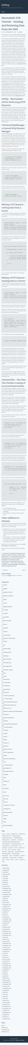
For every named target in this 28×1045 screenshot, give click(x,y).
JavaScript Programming (9, 758)
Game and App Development (10, 702)
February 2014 (6, 959)
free (23, 843)
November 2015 (7, 933)
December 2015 (7, 931)
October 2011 (6, 1010)
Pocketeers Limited (14, 559)
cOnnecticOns (6, 679)
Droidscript (6, 714)
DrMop (6, 5)
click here (23, 36)
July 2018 (5, 898)
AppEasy (5, 588)
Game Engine (4, 847)
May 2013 (5, 974)
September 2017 (7, 909)
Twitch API (5, 730)
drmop (20, 32)
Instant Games (6, 635)
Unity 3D (5, 733)
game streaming (7, 620)
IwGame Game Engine (19, 563)
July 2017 (5, 913)
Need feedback (16, 855)
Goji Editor (5, 628)
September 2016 (7, 921)
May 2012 (5, 996)
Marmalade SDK (5, 559)
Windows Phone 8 (7, 749)
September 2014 (7, 949)
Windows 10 (6, 743)
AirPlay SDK (6, 553)
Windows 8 (5, 746)
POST (15, 566)
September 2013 (7, 968)
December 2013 (7, 964)
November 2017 (7, 904)
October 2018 (6, 892)
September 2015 (7, 935)
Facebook (5, 815)
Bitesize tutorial (22, 833)
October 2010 (6, 1019)
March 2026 (6, 868)
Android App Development (15, 553)
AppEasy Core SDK (7, 592)
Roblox (5, 785)
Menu (3, 12)
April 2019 (5, 884)
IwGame (19, 849)
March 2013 (6, 978)
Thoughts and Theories (9, 805)
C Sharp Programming (8, 695)
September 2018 (7, 894)
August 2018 (6, 896)
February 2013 (6, 980)
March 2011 (6, 1017)
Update (16, 859)
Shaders (5, 739)
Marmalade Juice (7, 662)
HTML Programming (8, 752)
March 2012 (6, 1000)
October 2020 (6, 874)
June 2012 (5, 994)
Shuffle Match (6, 685)
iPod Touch (14, 849)
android (3, 833)
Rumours (5, 802)
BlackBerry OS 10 (7, 708)
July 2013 (5, 972)
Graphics (5, 631)
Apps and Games (7, 659)
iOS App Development (18, 558)
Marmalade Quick (7, 666)
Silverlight (5, 774)
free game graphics (5, 845)
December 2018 (7, 888)
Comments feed (5, 1029)
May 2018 (5, 900)
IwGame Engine (7, 648)
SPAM (4, 792)
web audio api (22, 859)
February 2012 (6, 1002)
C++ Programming (13, 556)
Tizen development (8, 727)
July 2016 (5, 925)
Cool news (5, 799)
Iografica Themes (20, 1040)
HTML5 (5, 755)
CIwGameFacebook (5, 839)
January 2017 (6, 917)
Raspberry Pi (6, 781)
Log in (3, 1025)
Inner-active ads (21, 847)
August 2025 (6, 870)
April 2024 (5, 872)
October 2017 (6, 906)
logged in (10, 575)
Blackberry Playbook (7, 555)
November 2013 (7, 966)
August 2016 (6, 923)
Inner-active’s (5, 84)
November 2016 (7, 919)
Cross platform (20, 839)
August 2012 (6, 990)
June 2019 (5, 880)
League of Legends (15, 853)
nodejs (4, 818)
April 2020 (5, 878)
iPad (6, 849)
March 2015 (6, 939)
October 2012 (6, 986)
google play (10, 847)
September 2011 (7, 1012)
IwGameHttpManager (13, 564)
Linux (4, 762)
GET (12, 563)
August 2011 (6, 1014)
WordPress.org (5, 1031)
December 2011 (7, 1006)
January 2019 (6, 886)
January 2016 (6, 929)
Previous (5, 570)
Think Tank (6, 795)
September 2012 (7, 988)
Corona (5, 603)
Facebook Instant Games (9, 638)
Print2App (5, 610)
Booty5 (5, 599)
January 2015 (6, 941)
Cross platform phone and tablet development (11, 841)
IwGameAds (4, 851)
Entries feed (4, 1027)
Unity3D (5, 736)
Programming (5, 561)
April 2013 (5, 976)
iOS (4, 645)
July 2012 (5, 992)
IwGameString (22, 564)
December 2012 (7, 982)
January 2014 (6, 962)
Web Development (7, 812)
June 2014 (5, 955)
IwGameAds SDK (7, 652)
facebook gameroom (6, 843)
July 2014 (5, 953)
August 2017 (6, 911)
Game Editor (6, 617)
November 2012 (7, 984)
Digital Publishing (7, 606)
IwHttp (3, 566)
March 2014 (6, 957)
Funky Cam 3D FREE (14, 845)
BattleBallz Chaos (14, 833)
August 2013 (6, 970)
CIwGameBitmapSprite (18, 837)
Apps (24, 553)
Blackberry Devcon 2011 (6, 835)
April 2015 (5, 937)
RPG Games (6, 788)
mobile (11, 855)
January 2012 (6, 1004)
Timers (3, 859)
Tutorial (7, 859)
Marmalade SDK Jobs (8, 771)
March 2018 (6, 902)
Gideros (5, 624)
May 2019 (5, 882)
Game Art (5, 613)
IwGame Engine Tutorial (19, 851)
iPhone (9, 849)
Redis (4, 822)
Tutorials (12, 859)
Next (24, 570)
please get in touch (20, 95)
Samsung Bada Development (16, 561)
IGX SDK (5, 641)
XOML (4, 777)
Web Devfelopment (8, 825)
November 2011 (7, 1008)
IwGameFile (4, 564)
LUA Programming (7, 765)
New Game (23, 855)
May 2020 (5, 876)
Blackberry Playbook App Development (12, 711)
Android (5, 585)
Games (10, 558)
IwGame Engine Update (6, 853)
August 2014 (6, 951)
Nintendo (5, 721)
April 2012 (5, 998)
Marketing (5, 656)
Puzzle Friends (6, 682)
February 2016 (6, 927)
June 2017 (5, 915)
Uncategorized (5, 563)
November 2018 (7, 890)
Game (20, 845)
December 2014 (7, 943)
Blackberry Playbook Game (7, 837)
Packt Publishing (5, 857)
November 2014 (7, 945)
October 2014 (6, 947)
